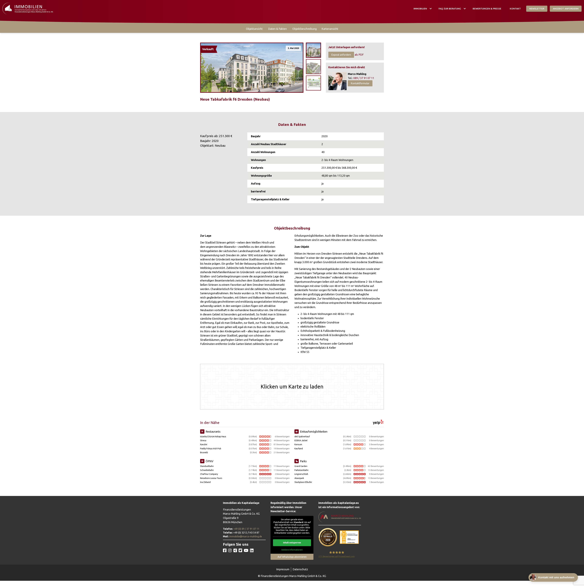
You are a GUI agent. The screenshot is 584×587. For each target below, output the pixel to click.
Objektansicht (254, 28)
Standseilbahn (207, 466)
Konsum (298, 444)
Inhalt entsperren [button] (292, 542)
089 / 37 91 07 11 (363, 78)
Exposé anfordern (341, 54)
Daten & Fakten (277, 28)
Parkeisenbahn (301, 470)
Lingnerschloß (301, 474)
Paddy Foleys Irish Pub (210, 448)
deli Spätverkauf (302, 436)
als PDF (359, 54)
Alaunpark (299, 478)
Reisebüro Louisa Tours (211, 478)
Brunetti (204, 452)
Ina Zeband (205, 482)
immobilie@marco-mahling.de (245, 536)
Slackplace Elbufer (303, 482)
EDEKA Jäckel (301, 440)
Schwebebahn (207, 470)
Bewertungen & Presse (487, 8)
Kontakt (515, 8)
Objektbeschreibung (304, 28)
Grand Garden (300, 466)
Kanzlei (203, 444)
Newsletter (536, 8)
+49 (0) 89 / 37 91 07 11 (246, 528)
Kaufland (298, 448)
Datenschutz (300, 569)
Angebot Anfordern (566, 8)
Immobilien (420, 8)
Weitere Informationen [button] (292, 550)
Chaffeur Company (209, 474)
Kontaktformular (360, 83)
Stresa (203, 440)
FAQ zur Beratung (450, 8)
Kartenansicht (330, 28)
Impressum (282, 569)
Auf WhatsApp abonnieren (292, 556)
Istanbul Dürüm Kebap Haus (213, 436)
